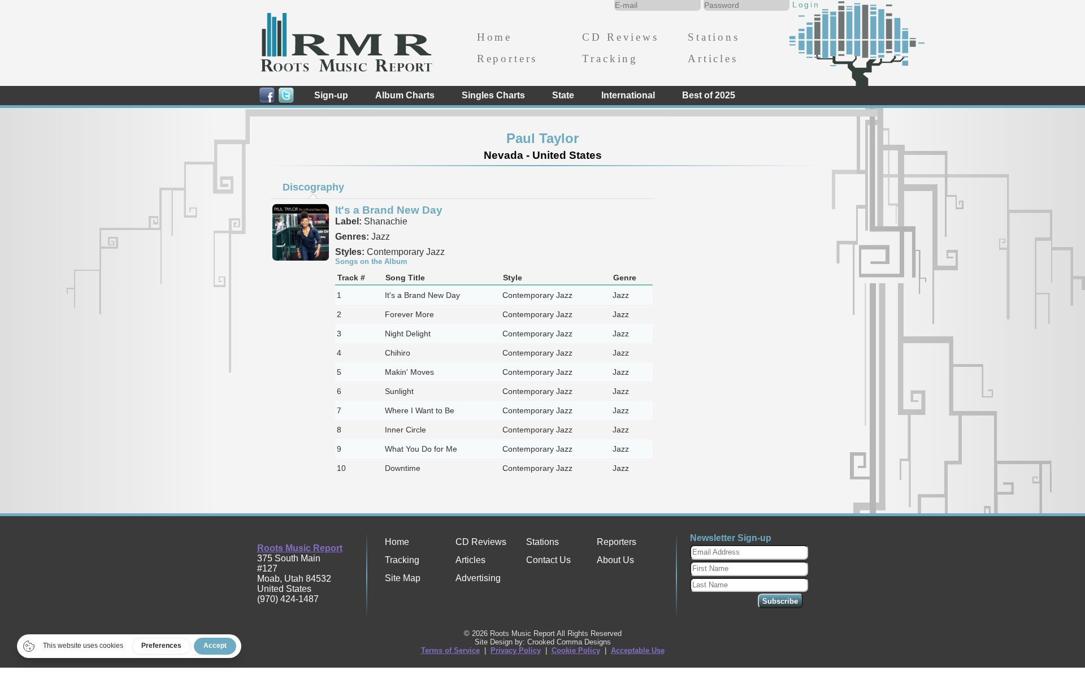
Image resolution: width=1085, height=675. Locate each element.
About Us (615, 560)
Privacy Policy (516, 650)
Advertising (478, 578)
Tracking (610, 58)
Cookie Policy (576, 650)
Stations (714, 37)
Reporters (507, 58)
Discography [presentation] (313, 187)
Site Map (402, 578)
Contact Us (548, 560)
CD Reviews (620, 37)
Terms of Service (450, 650)
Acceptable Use (638, 650)
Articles (713, 58)
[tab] (313, 187)
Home (494, 37)
